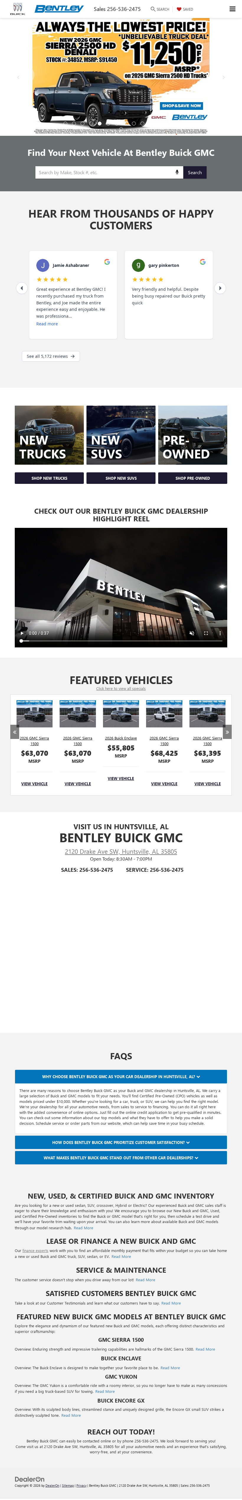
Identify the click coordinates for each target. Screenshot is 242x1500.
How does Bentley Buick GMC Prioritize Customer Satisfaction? (119, 1142)
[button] (65, 123)
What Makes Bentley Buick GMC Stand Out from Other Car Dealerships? (119, 1157)
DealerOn (52, 1485)
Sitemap (68, 1485)
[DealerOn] (30, 1478)
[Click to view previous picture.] (18, 77)
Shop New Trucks (49, 478)
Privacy (81, 1485)
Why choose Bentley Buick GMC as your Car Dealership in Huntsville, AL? (119, 1076)
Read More (83, 1227)
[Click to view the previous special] (14, 760)
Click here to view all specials (121, 688)
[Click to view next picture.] (224, 77)
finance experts (35, 1250)
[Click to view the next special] (227, 760)
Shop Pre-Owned (193, 478)
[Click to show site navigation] (232, 9)
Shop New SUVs (121, 478)
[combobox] (121, 172)
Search (195, 174)
